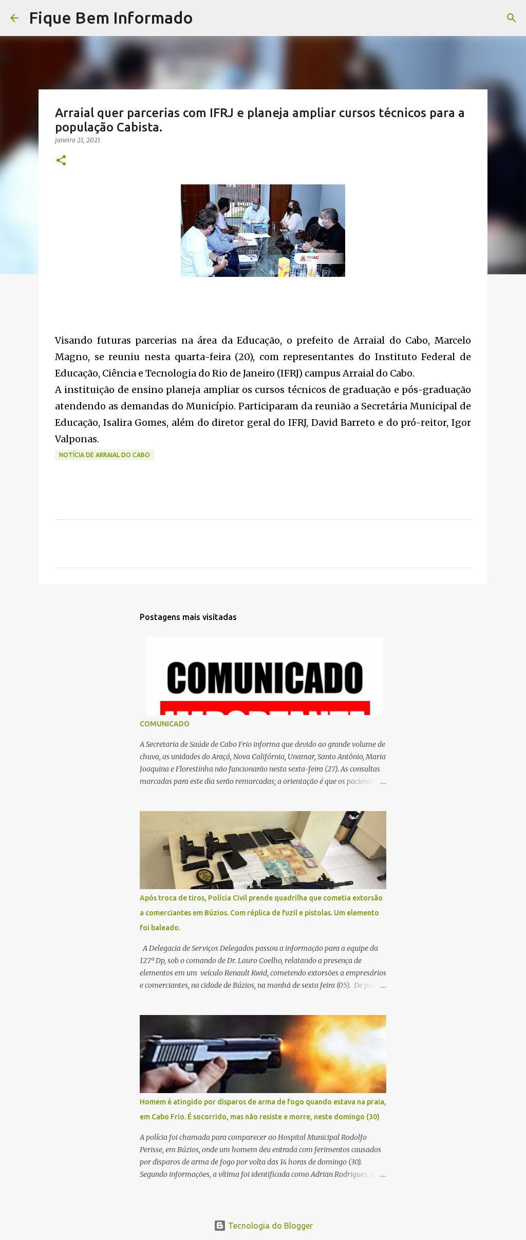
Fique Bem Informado (111, 17)
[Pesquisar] (207, 18)
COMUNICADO (165, 724)
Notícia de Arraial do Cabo (104, 455)
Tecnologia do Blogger (269, 1225)
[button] (61, 161)
